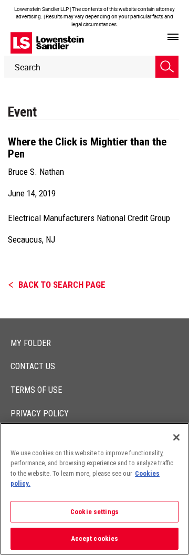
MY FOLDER (30, 343)
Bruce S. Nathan (36, 171)
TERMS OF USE (36, 390)
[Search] (166, 67)
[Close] (176, 437)
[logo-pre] (47, 43)
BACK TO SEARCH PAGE (62, 284)
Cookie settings (94, 512)
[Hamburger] (172, 37)
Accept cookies (95, 538)
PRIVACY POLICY (39, 413)
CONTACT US (32, 366)
